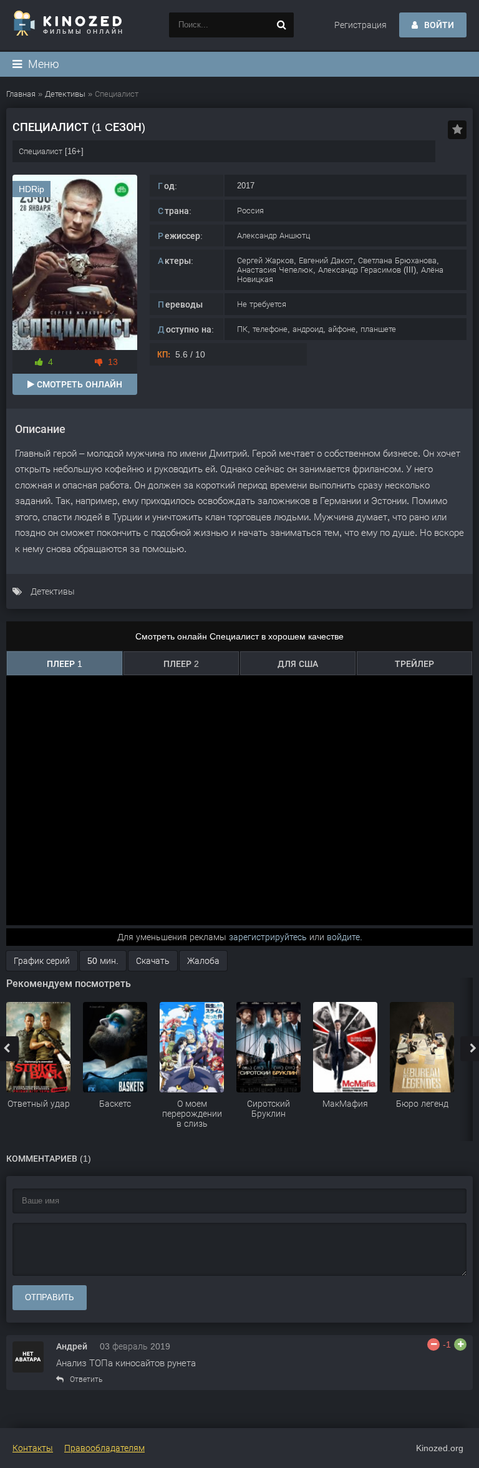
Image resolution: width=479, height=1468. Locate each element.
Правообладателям (104, 1448)
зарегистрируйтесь (268, 937)
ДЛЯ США (298, 664)
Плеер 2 (181, 664)
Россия (250, 210)
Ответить (86, 1379)
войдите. (344, 937)
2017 (245, 185)
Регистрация (360, 25)
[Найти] (281, 24)
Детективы (53, 591)
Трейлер (414, 664)
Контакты (32, 1448)
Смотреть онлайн (78, 384)
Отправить (49, 1297)
